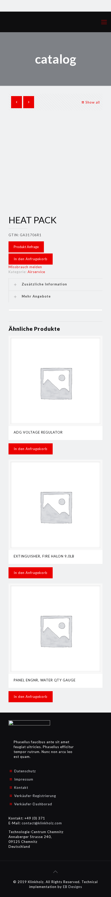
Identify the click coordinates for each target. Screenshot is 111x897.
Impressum (23, 779)
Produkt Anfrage (26, 247)
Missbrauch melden (25, 267)
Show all (92, 102)
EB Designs (72, 887)
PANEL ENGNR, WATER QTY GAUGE (45, 680)
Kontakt (21, 787)
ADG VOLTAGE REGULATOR (38, 432)
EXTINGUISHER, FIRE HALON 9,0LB (44, 556)
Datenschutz (25, 771)
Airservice (36, 272)
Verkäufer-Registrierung (35, 796)
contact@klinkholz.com (42, 823)
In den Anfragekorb (30, 259)
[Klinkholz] (55, 22)
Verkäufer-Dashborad (33, 804)
